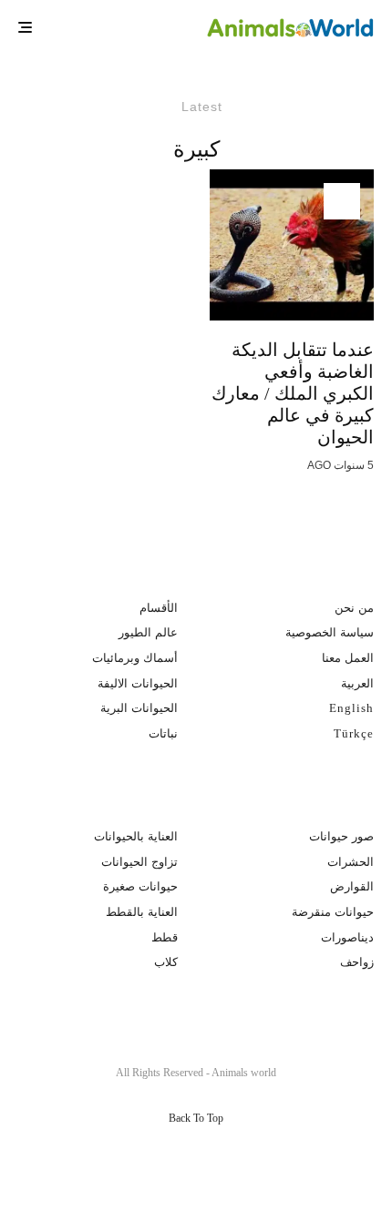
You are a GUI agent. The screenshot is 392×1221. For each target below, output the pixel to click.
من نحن (354, 608)
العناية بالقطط (142, 912)
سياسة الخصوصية (329, 632)
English (351, 708)
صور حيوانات (341, 836)
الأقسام (158, 608)
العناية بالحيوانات (136, 836)
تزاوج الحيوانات (139, 862)
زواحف (357, 962)
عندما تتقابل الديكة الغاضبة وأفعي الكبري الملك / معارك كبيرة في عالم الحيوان (292, 393)
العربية (357, 683)
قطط (164, 937)
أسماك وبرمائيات (135, 658)
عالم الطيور (148, 632)
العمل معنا (348, 658)
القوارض (352, 886)
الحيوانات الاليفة (138, 683)
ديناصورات (347, 937)
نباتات (163, 733)
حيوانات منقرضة (333, 912)
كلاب (166, 962)
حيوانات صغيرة (140, 886)
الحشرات (350, 862)
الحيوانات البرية (139, 708)
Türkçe (354, 733)
